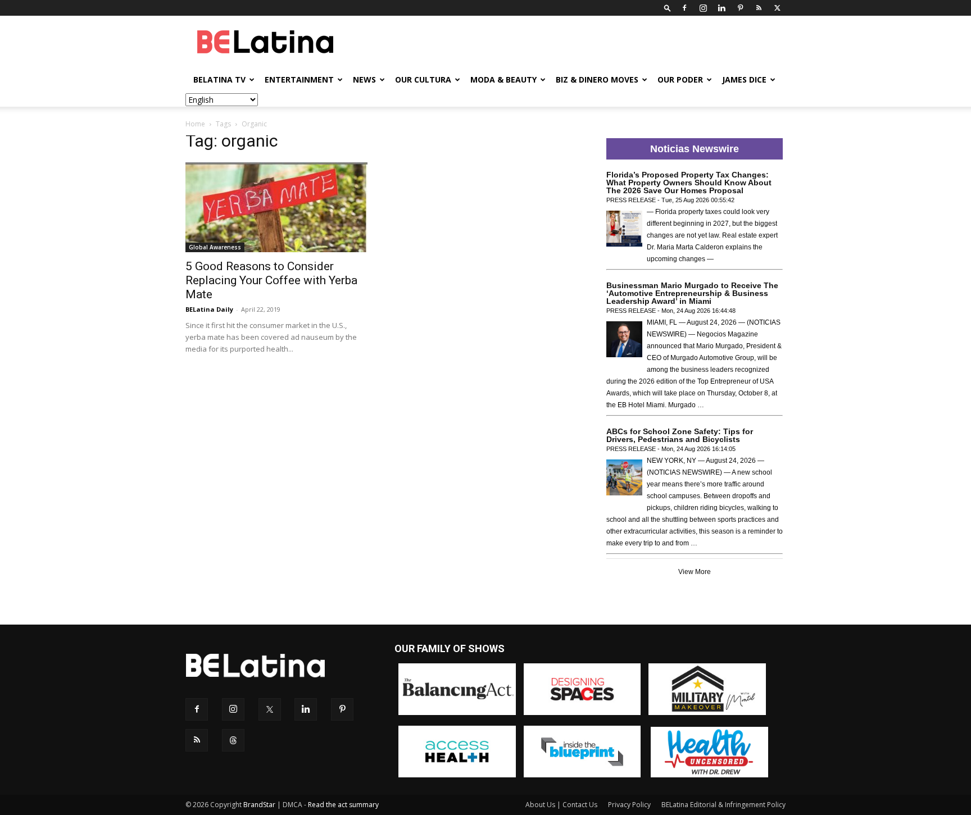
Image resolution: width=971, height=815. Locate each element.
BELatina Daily (209, 309)
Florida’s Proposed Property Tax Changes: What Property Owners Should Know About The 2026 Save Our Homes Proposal (689, 182)
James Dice (744, 79)
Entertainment (299, 79)
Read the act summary (343, 804)
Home (195, 124)
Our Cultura (423, 79)
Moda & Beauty (503, 79)
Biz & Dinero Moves (597, 79)
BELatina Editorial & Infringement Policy (723, 804)
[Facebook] (684, 8)
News (364, 79)
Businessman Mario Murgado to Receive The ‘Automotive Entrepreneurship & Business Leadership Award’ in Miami (692, 293)
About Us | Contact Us (561, 804)
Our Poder (680, 79)
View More (694, 572)
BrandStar (259, 804)
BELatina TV (219, 79)
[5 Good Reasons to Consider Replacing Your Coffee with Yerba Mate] (276, 207)
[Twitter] (777, 8)
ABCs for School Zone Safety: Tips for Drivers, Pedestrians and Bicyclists (679, 435)
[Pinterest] (740, 8)
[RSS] (758, 8)
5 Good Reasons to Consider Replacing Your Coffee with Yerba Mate (271, 280)
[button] (667, 7)
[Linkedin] (721, 8)
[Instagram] (703, 8)
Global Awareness (215, 247)
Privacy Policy (629, 804)
